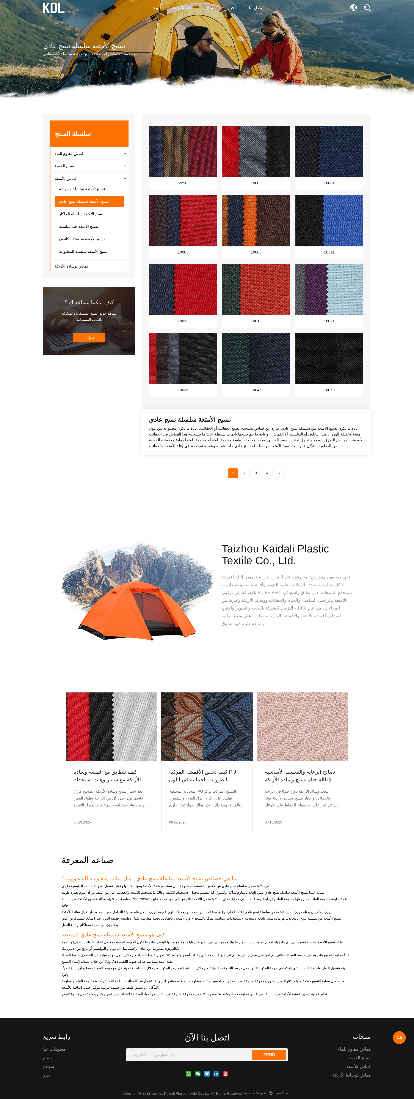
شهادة (48, 1066)
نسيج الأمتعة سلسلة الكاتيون (82, 239)
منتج (210, 7)
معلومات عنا (182, 7)
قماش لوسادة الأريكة (71, 266)
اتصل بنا (256, 7)
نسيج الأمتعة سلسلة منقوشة (82, 189)
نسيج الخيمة (64, 166)
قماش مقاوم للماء (69, 153)
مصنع (48, 1057)
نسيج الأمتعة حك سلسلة (78, 226)
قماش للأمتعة (107, 54)
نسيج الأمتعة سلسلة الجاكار (81, 214)
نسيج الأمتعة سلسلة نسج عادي (84, 201)
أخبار (231, 7)
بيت (154, 7)
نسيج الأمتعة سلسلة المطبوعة (83, 251)
